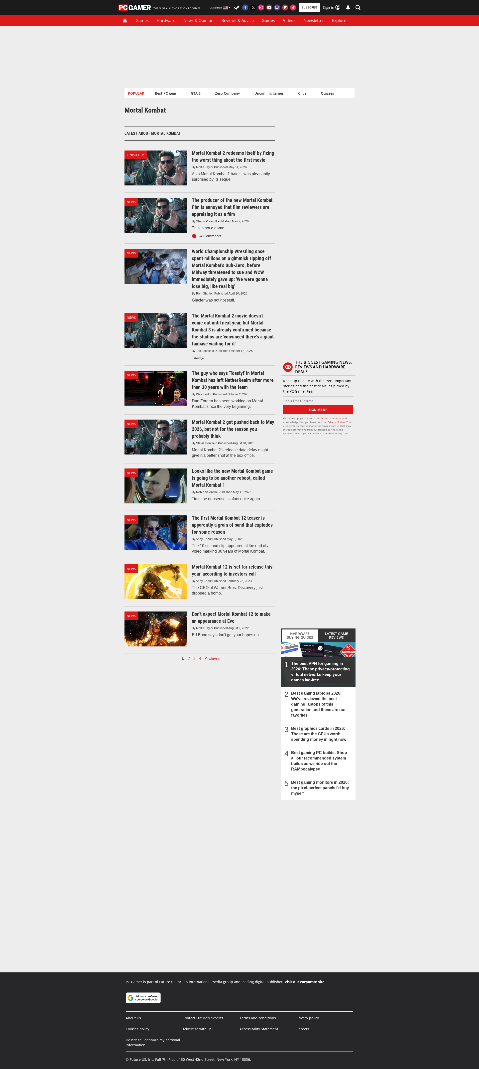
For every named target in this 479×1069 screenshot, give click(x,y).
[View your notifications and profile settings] (348, 7)
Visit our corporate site (304, 981)
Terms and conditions (258, 1018)
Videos (289, 20)
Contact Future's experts (203, 1018)
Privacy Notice (336, 422)
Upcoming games (269, 93)
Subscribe (310, 7)
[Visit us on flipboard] (285, 7)
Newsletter (314, 20)
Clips (302, 93)
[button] (358, 7)
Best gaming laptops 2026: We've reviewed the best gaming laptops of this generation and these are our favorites (318, 704)
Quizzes (327, 93)
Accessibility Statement (259, 1029)
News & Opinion (198, 20)
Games (142, 20)
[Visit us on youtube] (269, 7)
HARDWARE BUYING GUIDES (300, 635)
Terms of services (331, 418)
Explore (339, 20)
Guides (268, 20)
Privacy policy (307, 1018)
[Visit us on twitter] (253, 7)
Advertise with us (197, 1029)
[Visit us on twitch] (277, 7)
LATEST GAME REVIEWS (336, 635)
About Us (133, 1018)
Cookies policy (137, 1029)
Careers (302, 1029)
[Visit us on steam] (237, 7)
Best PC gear (165, 93)
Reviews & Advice (238, 20)
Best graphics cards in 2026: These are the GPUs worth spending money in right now (318, 734)
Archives (212, 659)
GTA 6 (196, 93)
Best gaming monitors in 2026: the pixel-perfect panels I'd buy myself (320, 787)
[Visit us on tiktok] (293, 7)
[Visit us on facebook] (245, 7)
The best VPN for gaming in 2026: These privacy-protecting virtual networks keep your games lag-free (320, 671)
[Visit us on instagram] (261, 7)
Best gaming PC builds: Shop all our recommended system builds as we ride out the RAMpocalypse (319, 761)
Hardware (166, 20)
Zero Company (227, 93)
